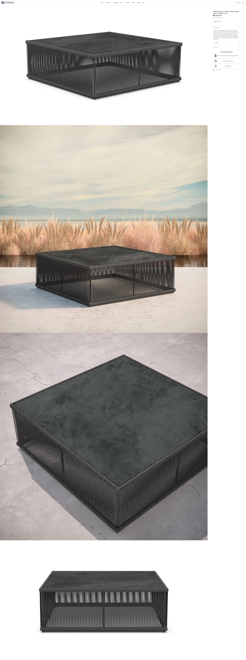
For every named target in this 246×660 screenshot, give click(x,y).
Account (238, 2)
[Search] (243, 2)
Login (215, 21)
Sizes (216, 47)
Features (217, 43)
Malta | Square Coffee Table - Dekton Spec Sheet (228, 55)
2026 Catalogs (228, 66)
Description (217, 27)
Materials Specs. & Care (228, 61)
